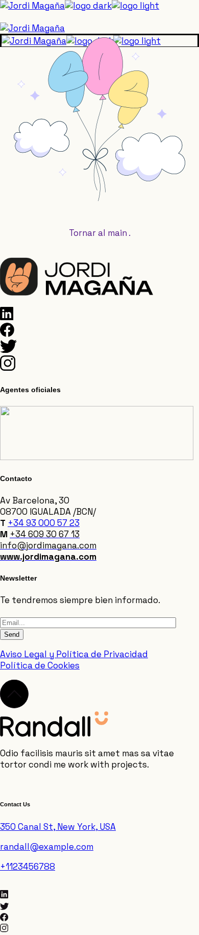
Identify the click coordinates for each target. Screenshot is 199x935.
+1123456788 (27, 866)
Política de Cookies (40, 665)
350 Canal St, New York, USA (58, 826)
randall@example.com (46, 846)
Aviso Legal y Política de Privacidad (74, 654)
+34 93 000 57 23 (44, 523)
